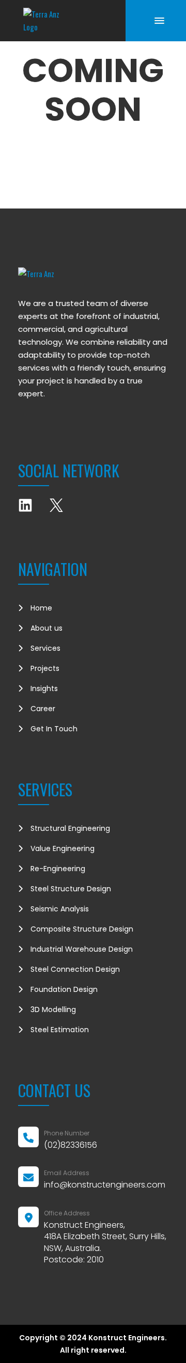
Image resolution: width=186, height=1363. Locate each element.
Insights (44, 688)
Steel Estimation (59, 1029)
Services (45, 648)
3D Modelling (53, 1009)
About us (46, 628)
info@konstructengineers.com (104, 1185)
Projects (44, 668)
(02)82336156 (70, 1145)
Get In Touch (54, 728)
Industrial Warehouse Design (81, 949)
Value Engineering (62, 848)
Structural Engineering (70, 828)
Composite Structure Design (81, 929)
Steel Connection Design (75, 969)
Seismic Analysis (59, 908)
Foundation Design (64, 989)
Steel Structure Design (70, 888)
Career (42, 708)
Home (41, 608)
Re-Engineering (57, 868)
